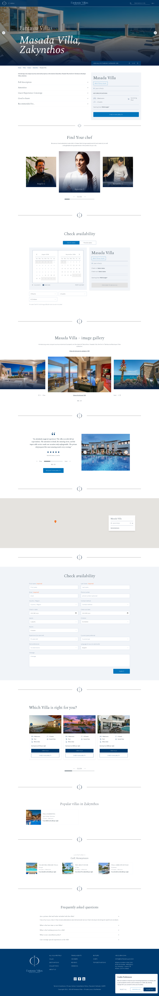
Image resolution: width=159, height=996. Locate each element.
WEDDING (74, 966)
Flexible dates (88, 243)
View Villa (45, 750)
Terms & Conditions (60, 986)
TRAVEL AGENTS (76, 955)
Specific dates (71, 243)
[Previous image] (3, 32)
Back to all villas (100, 83)
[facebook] (79, 978)
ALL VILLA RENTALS (55, 955)
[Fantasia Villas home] (4, 3)
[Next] (85, 196)
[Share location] (132, 523)
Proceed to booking (109, 285)
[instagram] (75, 978)
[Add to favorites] (130, 523)
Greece (29, 67)
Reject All (123, 989)
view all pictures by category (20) (105, 63)
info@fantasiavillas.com (124, 959)
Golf (73, 858)
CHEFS (95, 959)
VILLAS (51, 959)
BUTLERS (96, 955)
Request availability (53, 470)
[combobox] (140, 3)
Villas (24, 67)
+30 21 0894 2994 (120, 955)
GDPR (103, 986)
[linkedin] (83, 978)
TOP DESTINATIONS (99, 962)
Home (19, 67)
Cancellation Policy (82, 986)
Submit (121, 671)
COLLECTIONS (54, 966)
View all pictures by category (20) (79, 351)
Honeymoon (82, 858)
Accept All (149, 989)
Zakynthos (35, 67)
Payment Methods (95, 986)
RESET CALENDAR (79, 285)
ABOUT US (52, 969)
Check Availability (45, 755)
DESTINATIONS (54, 962)
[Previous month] (36, 254)
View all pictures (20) (79, 395)
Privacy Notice (71, 986)
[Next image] (155, 32)
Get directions (115, 528)
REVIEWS (74, 962)
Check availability (116, 114)
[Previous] (74, 196)
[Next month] (79, 254)
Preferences (136, 989)
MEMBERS (74, 959)
